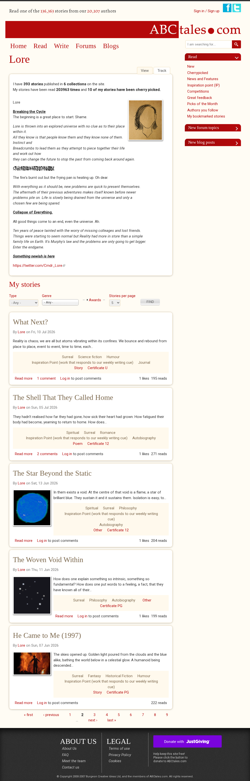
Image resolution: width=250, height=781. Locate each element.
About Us (69, 748)
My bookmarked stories (206, 116)
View (146, 70)
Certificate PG (111, 606)
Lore (21, 332)
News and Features (202, 79)
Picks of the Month (202, 104)
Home (18, 46)
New (190, 66)
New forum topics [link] (203, 128)
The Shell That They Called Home (63, 397)
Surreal (67, 357)
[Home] (125, 29)
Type (13, 296)
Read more (23, 378)
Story (78, 368)
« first (28, 714)
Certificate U (97, 368)
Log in (65, 378)
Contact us (70, 767)
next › (92, 720)
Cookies (115, 761)
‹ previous (51, 714)
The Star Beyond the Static (52, 473)
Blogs (111, 46)
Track (161, 70)
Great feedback (199, 98)
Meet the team (74, 761)
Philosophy (128, 508)
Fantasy (94, 676)
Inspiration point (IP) (203, 85)
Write (61, 46)
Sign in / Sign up (206, 11)
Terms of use (119, 748)
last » (111, 720)
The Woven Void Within (48, 560)
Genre (47, 296)
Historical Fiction (119, 676)
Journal (144, 362)
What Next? (30, 322)
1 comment (46, 378)
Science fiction (90, 357)
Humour (113, 357)
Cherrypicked (197, 73)
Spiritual (72, 432)
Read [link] (192, 57)
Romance (107, 432)
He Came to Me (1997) (47, 635)
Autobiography (144, 438)
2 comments (47, 454)
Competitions (198, 91)
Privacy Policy (120, 755)
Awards (95, 300)
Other (98, 530)
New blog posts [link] (201, 142)
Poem (78, 443)
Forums (86, 46)
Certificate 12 (98, 443)
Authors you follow (202, 110)
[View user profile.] (146, 120)
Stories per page (122, 296)
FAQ (65, 755)
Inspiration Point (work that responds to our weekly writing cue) (82, 362)
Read (40, 46)
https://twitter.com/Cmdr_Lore (39, 265)
